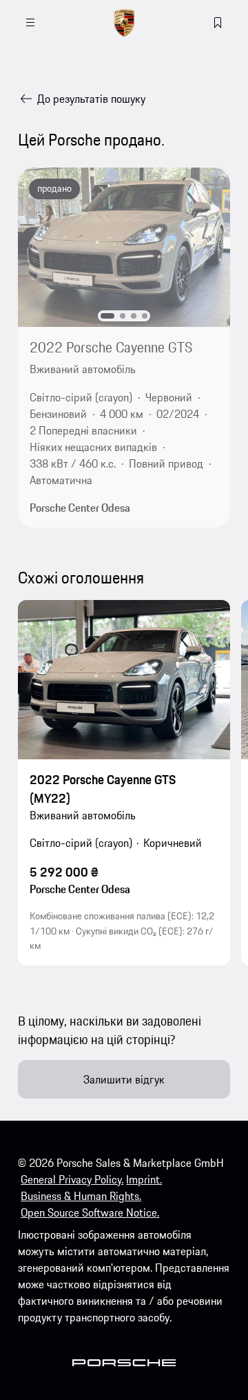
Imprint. (144, 1179)
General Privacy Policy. (72, 1179)
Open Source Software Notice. (90, 1212)
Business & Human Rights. (81, 1196)
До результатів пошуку (91, 98)
